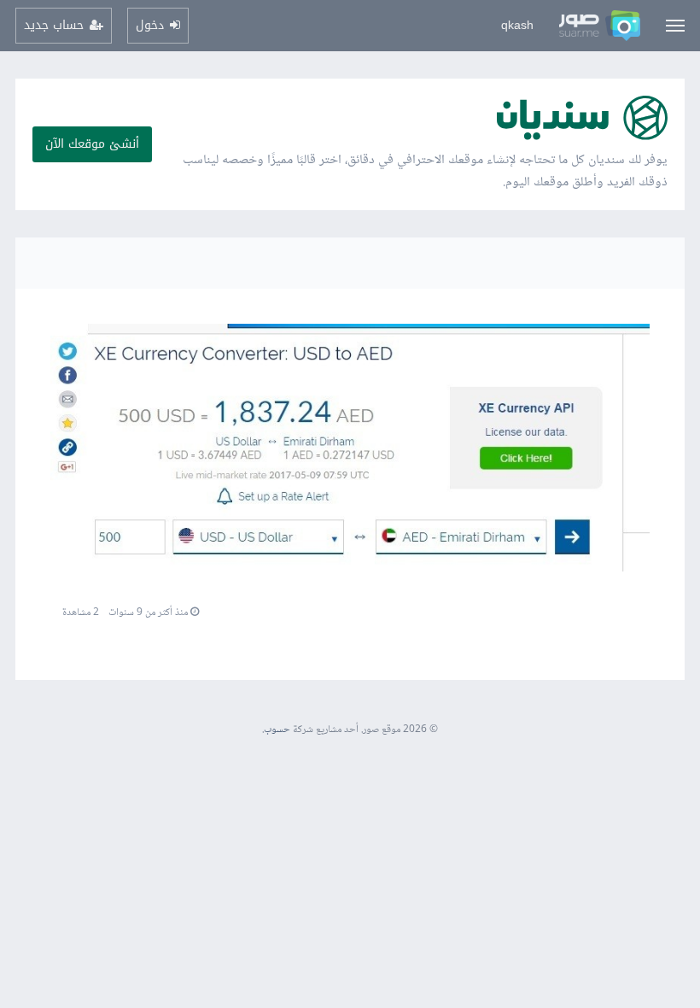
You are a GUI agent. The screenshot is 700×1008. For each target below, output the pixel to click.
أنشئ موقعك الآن (92, 143)
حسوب (277, 730)
